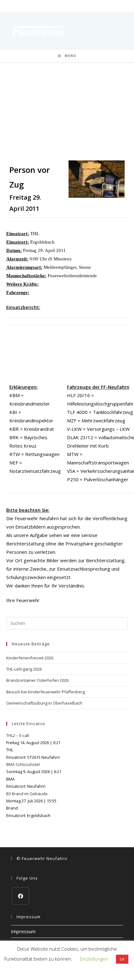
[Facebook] (20, 896)
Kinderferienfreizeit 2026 (29, 658)
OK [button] (122, 959)
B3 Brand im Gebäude (27, 793)
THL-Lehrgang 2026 (24, 669)
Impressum (23, 931)
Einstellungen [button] (94, 959)
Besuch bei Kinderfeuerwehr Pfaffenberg (45, 692)
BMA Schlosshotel (23, 764)
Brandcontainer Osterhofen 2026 (37, 680)
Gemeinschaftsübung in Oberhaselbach (44, 703)
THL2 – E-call (17, 735)
